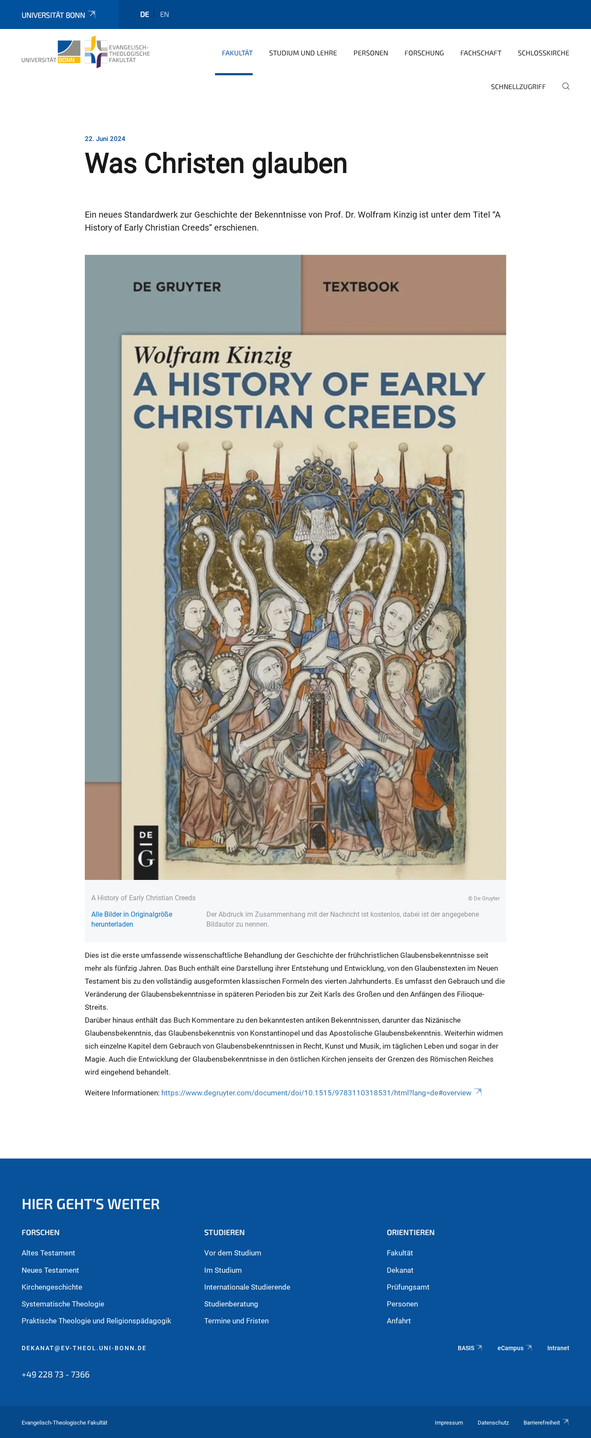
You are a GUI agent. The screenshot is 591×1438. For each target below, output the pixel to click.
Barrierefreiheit (542, 1422)
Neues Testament (50, 1270)
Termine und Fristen (236, 1320)
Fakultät (237, 52)
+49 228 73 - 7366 (56, 1374)
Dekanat (400, 1270)
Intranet (558, 1348)
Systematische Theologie (63, 1304)
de (144, 14)
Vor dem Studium (232, 1253)
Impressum (449, 1422)
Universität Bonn (53, 14)
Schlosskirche (543, 52)
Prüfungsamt (408, 1287)
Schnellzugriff (518, 86)
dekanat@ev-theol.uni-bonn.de (84, 1348)
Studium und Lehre (303, 52)
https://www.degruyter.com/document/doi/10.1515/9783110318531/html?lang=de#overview (316, 1092)
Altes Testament (48, 1253)
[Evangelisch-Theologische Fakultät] (86, 51)
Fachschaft (480, 52)
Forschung (424, 52)
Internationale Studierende (247, 1287)
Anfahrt (399, 1320)
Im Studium (223, 1270)
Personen (370, 52)
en (164, 14)
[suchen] (562, 92)
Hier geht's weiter (91, 1203)
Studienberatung (231, 1304)
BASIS (466, 1348)
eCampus (511, 1348)
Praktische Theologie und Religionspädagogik (96, 1320)
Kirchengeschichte (52, 1287)
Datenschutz (493, 1422)
